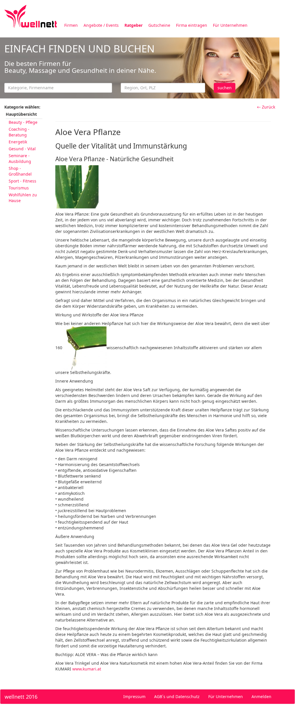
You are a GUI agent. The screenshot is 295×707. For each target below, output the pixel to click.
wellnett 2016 (21, 696)
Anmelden (261, 696)
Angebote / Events (101, 25)
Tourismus (19, 188)
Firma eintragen (191, 25)
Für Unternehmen (230, 25)
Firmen (71, 25)
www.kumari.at (86, 669)
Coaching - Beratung (19, 132)
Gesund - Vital (22, 148)
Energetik (18, 142)
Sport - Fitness (22, 181)
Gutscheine (159, 25)
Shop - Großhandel (20, 171)
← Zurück (266, 107)
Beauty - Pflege (23, 122)
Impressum (134, 696)
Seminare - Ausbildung (20, 158)
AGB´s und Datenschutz (177, 696)
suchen (225, 87)
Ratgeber (133, 25)
